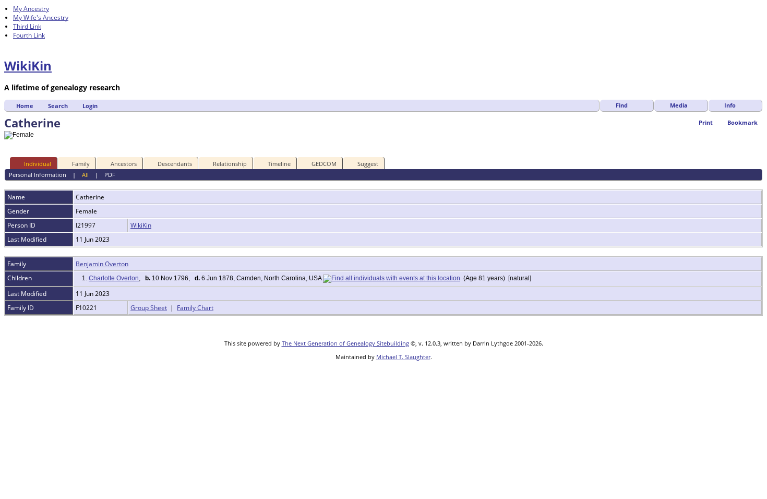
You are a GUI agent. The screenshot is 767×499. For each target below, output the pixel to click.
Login (90, 106)
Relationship (230, 164)
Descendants (175, 164)
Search (58, 106)
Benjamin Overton (102, 263)
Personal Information (37, 175)
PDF (109, 175)
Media (679, 105)
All (85, 175)
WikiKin (28, 65)
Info (730, 105)
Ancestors (124, 164)
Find (622, 105)
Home (24, 106)
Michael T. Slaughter (403, 357)
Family (81, 164)
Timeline (279, 164)
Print (706, 122)
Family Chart (195, 307)
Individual (37, 164)
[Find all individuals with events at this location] (391, 278)
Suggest (367, 164)
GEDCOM (324, 164)
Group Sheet (148, 307)
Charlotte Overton (114, 278)
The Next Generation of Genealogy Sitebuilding (345, 343)
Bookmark (742, 122)
